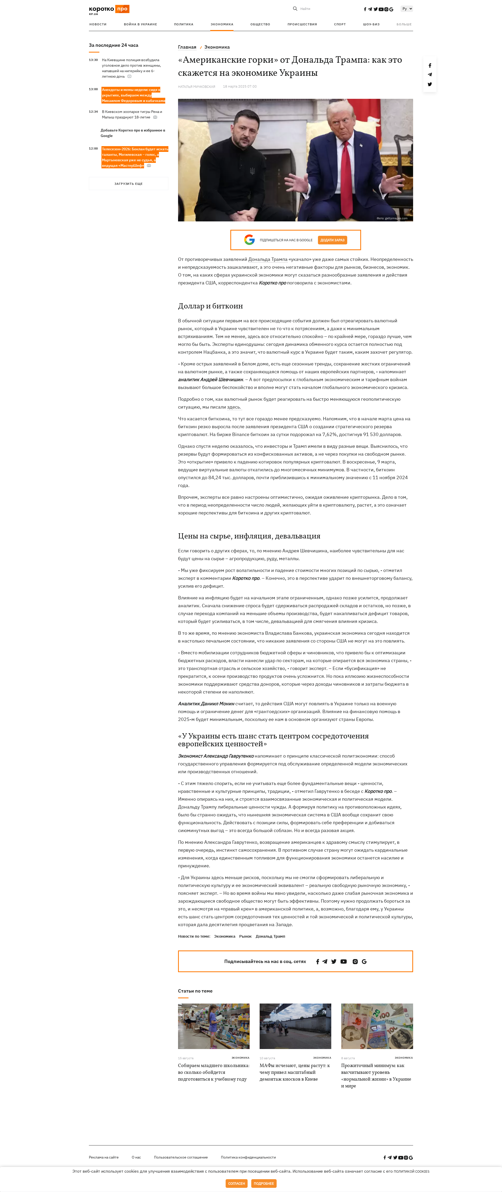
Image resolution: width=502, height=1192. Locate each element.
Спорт (340, 24)
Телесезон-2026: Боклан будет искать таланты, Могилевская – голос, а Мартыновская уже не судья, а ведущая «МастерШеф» (135, 157)
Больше (404, 24)
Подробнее (264, 1183)
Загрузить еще (129, 184)
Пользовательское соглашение (181, 1157)
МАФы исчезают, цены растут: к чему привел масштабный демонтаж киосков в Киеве (295, 1073)
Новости (98, 24)
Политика (183, 24)
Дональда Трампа (268, 259)
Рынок (245, 936)
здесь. (234, 407)
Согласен (236, 1183)
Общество (260, 24)
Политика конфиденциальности (248, 1157)
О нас (136, 1157)
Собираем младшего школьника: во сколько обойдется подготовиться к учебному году (213, 1073)
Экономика (222, 24)
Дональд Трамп (270, 936)
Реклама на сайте (104, 1157)
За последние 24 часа (113, 45)
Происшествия (302, 24)
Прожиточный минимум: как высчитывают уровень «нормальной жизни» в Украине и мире (376, 1076)
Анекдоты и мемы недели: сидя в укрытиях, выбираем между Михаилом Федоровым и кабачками (133, 95)
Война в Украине (140, 24)
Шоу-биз (371, 24)
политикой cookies (412, 1171)
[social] (365, 9)
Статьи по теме (195, 991)
